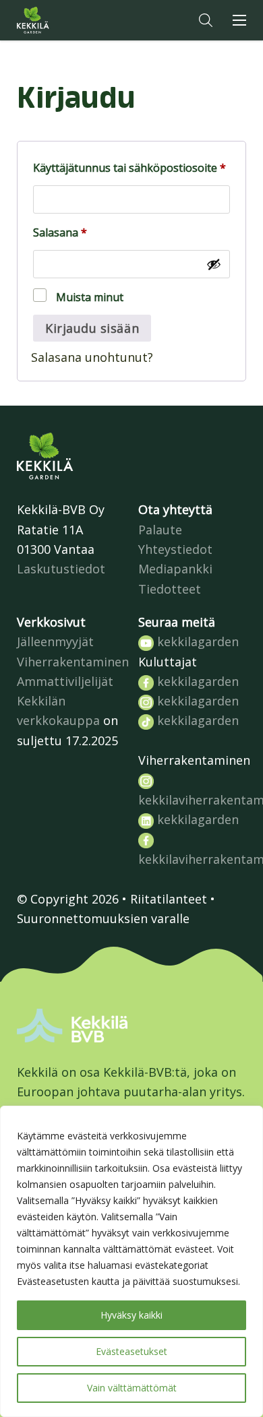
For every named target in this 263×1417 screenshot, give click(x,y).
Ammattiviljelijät (65, 681)
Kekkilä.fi (60, 20)
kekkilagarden (196, 641)
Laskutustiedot (61, 569)
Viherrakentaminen (73, 662)
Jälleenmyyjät (55, 641)
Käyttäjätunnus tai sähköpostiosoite (131, 167)
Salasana (85, 232)
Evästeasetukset (131, 1351)
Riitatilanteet (168, 899)
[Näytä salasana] (213, 264)
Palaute (160, 530)
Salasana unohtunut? (92, 357)
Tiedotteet (169, 589)
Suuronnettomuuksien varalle (103, 918)
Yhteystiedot (175, 549)
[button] (206, 20)
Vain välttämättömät (132, 1387)
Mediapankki (175, 569)
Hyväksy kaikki (131, 1315)
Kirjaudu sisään (92, 328)
